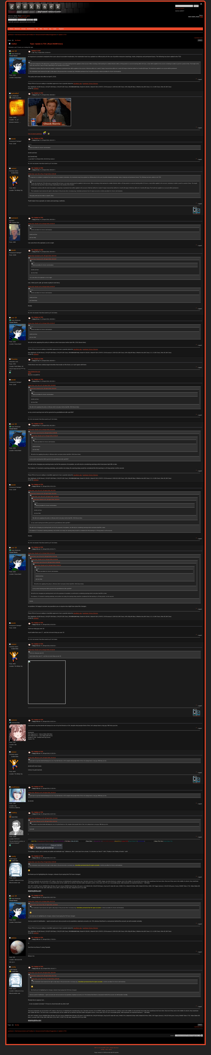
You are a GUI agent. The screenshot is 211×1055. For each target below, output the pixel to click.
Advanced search (179, 8)
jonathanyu (15, 787)
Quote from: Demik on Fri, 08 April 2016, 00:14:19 (41, 553)
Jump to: (172, 1035)
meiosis (14, 720)
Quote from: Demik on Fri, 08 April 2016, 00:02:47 (41, 223)
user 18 (14, 51)
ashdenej (36, 88)
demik (13, 139)
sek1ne (13, 938)
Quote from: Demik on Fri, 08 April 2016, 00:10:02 (41, 429)
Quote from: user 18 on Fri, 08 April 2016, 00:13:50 (41, 490)
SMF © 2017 (106, 1047)
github (29, 373)
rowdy (13, 856)
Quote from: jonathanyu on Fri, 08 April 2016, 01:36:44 (42, 818)
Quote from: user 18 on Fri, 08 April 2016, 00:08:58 (41, 385)
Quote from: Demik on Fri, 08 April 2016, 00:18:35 (41, 649)
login (23, 16)
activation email (22, 17)
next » (201, 37)
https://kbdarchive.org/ (34, 371)
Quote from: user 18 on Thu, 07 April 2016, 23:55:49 (42, 174)
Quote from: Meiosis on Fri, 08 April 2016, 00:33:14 (42, 757)
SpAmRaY (15, 93)
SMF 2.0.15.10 (98, 1047)
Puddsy (14, 812)
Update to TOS (36, 51)
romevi (13, 168)
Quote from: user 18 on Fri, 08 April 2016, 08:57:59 (41, 972)
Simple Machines (114, 1047)
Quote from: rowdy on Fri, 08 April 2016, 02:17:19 (41, 901)
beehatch (14, 218)
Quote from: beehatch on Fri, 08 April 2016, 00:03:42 (42, 255)
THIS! (201, 16)
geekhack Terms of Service (90, 83)
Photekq (14, 359)
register (28, 16)
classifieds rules (77, 83)
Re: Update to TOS (37, 93)
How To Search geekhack (35, 133)
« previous (197, 37)
